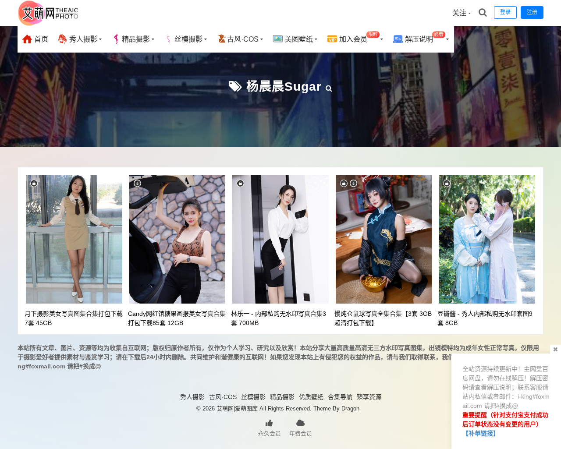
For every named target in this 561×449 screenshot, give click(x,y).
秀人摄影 (82, 39)
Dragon (350, 408)
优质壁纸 (311, 396)
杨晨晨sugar (284, 86)
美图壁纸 (298, 39)
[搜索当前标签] (329, 86)
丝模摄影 (188, 39)
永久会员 (269, 433)
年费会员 (300, 433)
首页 (40, 39)
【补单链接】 (480, 433)
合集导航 (340, 396)
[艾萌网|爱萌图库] (49, 24)
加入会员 (357, 37)
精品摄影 (136, 39)
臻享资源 (369, 396)
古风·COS (243, 39)
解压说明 (423, 37)
